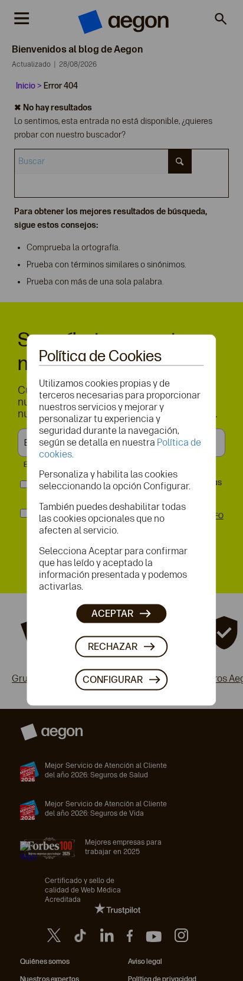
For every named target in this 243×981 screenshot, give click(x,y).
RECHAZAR (112, 646)
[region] (121, 519)
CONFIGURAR (113, 679)
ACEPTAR (112, 613)
